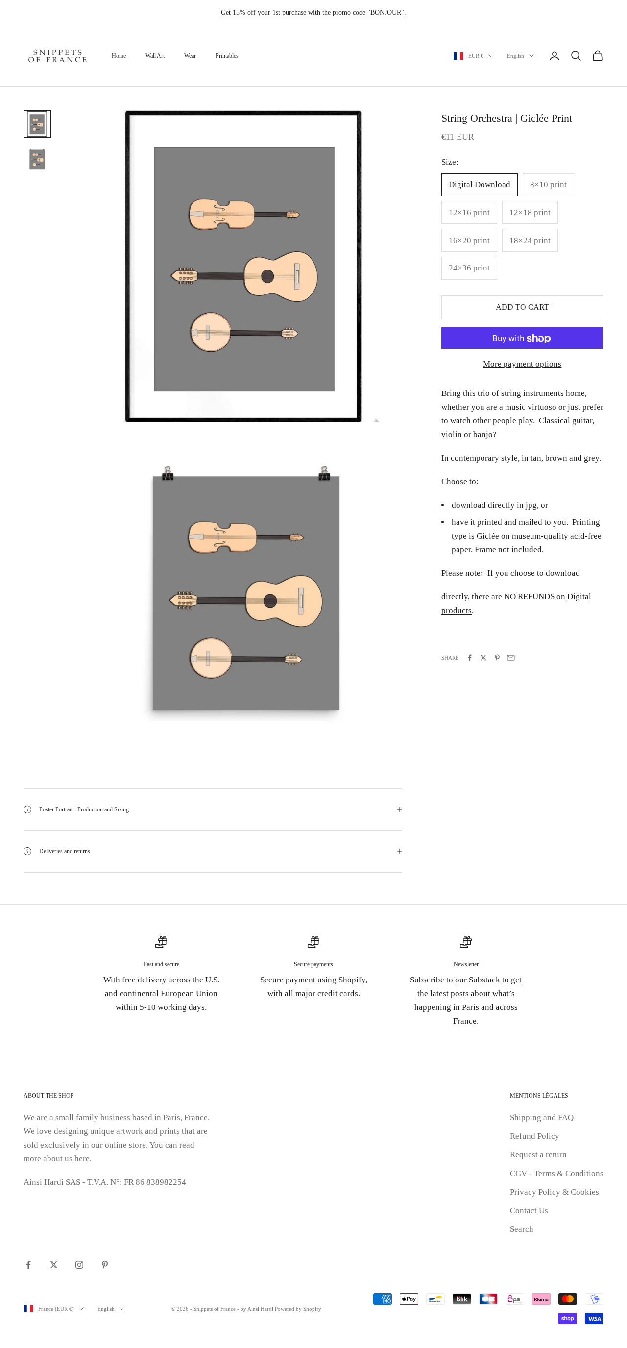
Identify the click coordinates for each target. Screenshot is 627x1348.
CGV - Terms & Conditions (556, 1173)
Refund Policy (534, 1136)
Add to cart (522, 307)
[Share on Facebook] (470, 658)
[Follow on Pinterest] (105, 1265)
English (515, 56)
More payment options (522, 364)
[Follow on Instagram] (79, 1265)
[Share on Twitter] (483, 658)
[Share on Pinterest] (497, 658)
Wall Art (155, 55)
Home (119, 55)
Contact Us (529, 1210)
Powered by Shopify (298, 1309)
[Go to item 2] (37, 159)
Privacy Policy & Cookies (554, 1192)
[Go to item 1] (37, 124)
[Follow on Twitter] (54, 1265)
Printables (227, 55)
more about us (48, 1158)
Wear (190, 55)
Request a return (538, 1154)
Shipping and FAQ (542, 1117)
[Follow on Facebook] (28, 1265)
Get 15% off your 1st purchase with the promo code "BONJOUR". (313, 12)
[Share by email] (511, 658)
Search (521, 1229)
